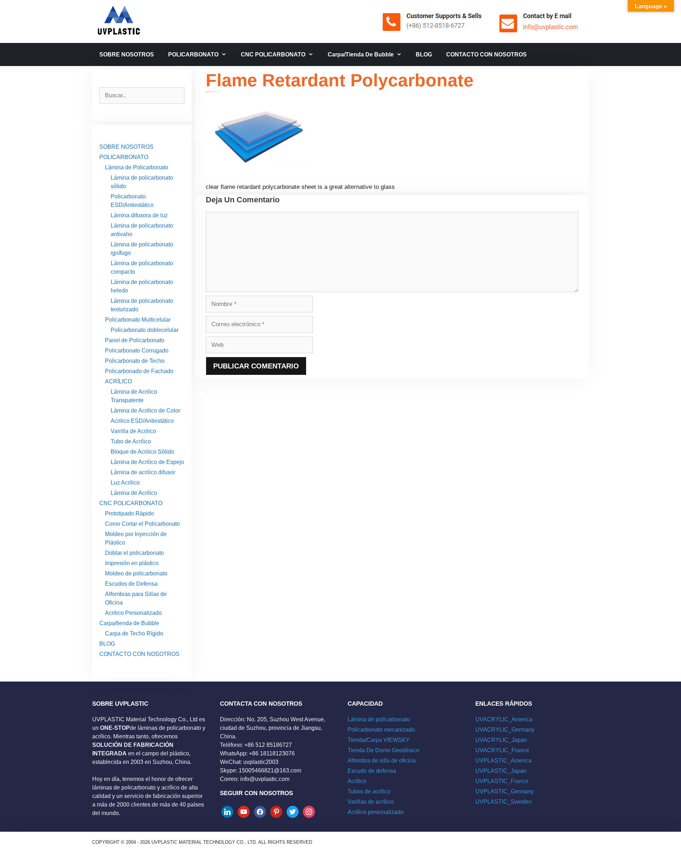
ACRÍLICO (118, 381)
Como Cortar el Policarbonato (142, 524)
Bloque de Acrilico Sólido (142, 452)
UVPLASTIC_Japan (500, 771)
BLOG (424, 54)
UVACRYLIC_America (503, 719)
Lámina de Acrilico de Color (145, 411)
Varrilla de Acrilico (133, 431)
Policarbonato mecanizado (381, 730)
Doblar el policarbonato (134, 553)
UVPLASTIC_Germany (504, 791)
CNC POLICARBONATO (273, 54)
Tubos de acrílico (369, 791)
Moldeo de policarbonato (136, 573)
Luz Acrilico (125, 483)
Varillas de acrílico (371, 802)
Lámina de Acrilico (134, 493)
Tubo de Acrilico (131, 441)
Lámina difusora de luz (139, 215)
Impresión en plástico (132, 563)
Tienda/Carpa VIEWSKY (379, 740)
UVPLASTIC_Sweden (503, 802)
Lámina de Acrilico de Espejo (147, 462)
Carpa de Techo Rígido (134, 633)
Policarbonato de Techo (135, 361)
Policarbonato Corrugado (136, 351)
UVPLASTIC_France (501, 781)
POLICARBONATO (193, 54)
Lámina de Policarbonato (136, 167)
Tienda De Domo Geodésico (383, 750)
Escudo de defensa (372, 771)
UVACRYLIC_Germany (505, 730)
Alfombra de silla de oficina (382, 761)
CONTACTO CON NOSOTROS (486, 54)
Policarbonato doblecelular (144, 330)
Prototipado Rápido (129, 513)
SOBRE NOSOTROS (126, 54)
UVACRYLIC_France (502, 750)
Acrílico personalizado (376, 812)
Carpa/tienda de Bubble (361, 54)
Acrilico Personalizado (133, 613)
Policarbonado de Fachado (139, 371)
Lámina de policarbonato (379, 719)
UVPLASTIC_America (503, 761)
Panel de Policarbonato (134, 340)
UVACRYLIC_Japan (501, 740)
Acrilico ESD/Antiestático (142, 421)
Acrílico (357, 781)
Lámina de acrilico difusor (143, 472)
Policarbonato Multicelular (138, 320)
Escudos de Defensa (131, 584)
